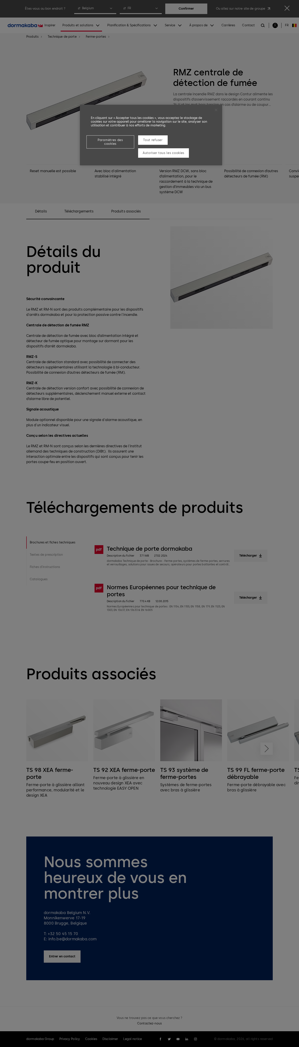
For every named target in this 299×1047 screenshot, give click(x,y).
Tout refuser (152, 140)
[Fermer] (216, 110)
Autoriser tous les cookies (163, 153)
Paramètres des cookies (110, 142)
